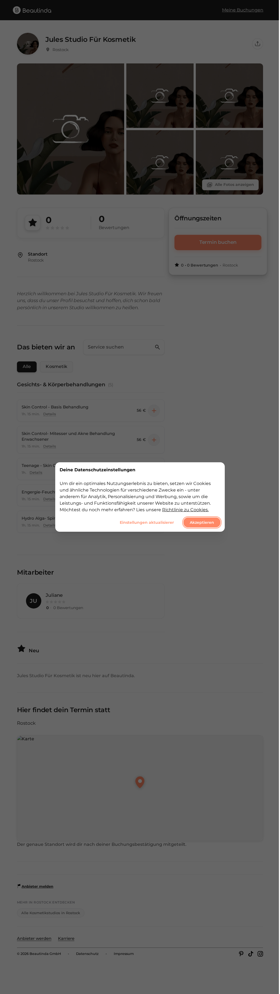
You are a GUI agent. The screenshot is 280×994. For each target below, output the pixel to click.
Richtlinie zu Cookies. (185, 509)
